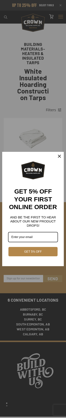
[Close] (59, 156)
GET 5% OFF (33, 251)
